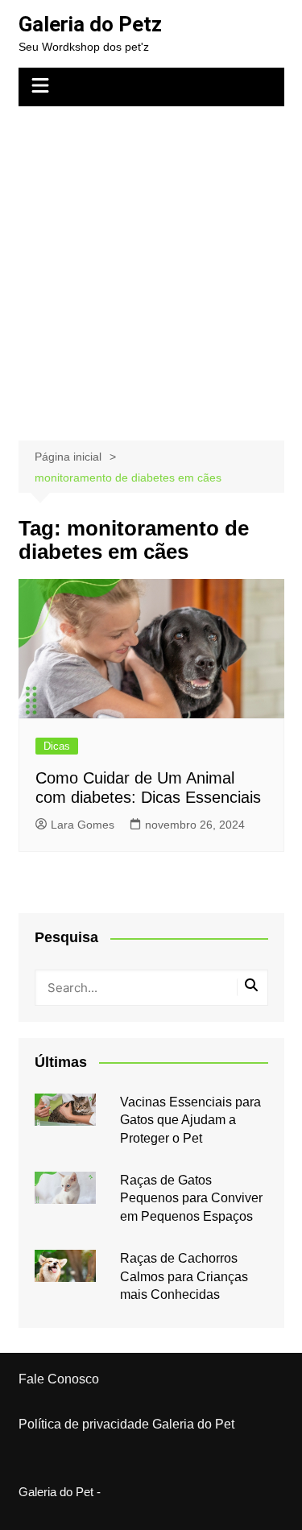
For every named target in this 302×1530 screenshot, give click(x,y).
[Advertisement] (151, 265)
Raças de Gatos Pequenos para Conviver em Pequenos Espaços (191, 1198)
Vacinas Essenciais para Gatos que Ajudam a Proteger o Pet (190, 1120)
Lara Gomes (82, 824)
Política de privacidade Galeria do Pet (126, 1424)
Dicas (56, 746)
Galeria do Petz (90, 24)
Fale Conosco (59, 1379)
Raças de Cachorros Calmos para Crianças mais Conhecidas (184, 1276)
